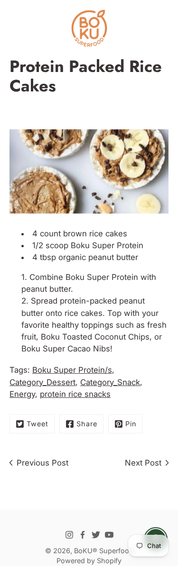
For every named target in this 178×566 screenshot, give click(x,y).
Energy (22, 394)
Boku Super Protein (107, 245)
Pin (130, 424)
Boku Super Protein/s (72, 370)
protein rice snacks (75, 394)
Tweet (37, 424)
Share (86, 424)
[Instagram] (69, 535)
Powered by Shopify (89, 561)
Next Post (143, 462)
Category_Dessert (42, 382)
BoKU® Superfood (103, 551)
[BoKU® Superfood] (89, 28)
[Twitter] (96, 535)
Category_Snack (110, 382)
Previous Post (42, 462)
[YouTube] (109, 535)
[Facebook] (82, 535)
